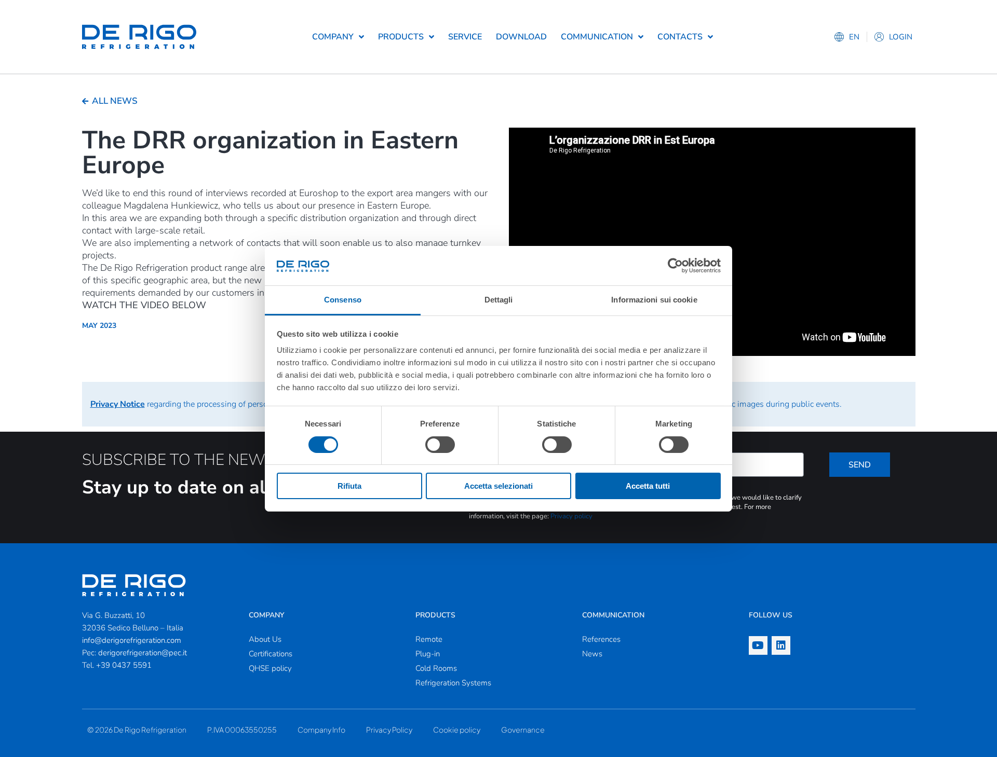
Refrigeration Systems (453, 683)
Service (465, 37)
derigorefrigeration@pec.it (142, 653)
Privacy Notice (117, 404)
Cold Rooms (436, 668)
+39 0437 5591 (124, 665)
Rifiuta (349, 485)
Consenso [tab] (342, 299)
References (601, 639)
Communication (597, 37)
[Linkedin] (781, 645)
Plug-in (427, 654)
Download (521, 37)
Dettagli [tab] (498, 299)
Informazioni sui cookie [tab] (654, 299)
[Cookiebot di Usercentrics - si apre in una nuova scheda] (675, 265)
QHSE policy (270, 668)
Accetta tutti (648, 485)
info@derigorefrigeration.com (131, 640)
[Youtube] (758, 645)
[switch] (440, 444)
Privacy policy (571, 516)
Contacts (680, 37)
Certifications (270, 654)
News (592, 654)
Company (333, 37)
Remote (428, 639)
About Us (265, 639)
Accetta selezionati (498, 485)
